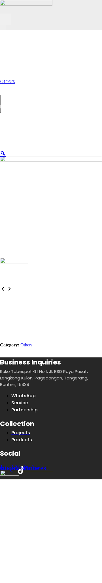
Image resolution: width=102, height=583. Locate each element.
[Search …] (3, 27)
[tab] (21, 295)
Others (28, 33)
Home (7, 33)
